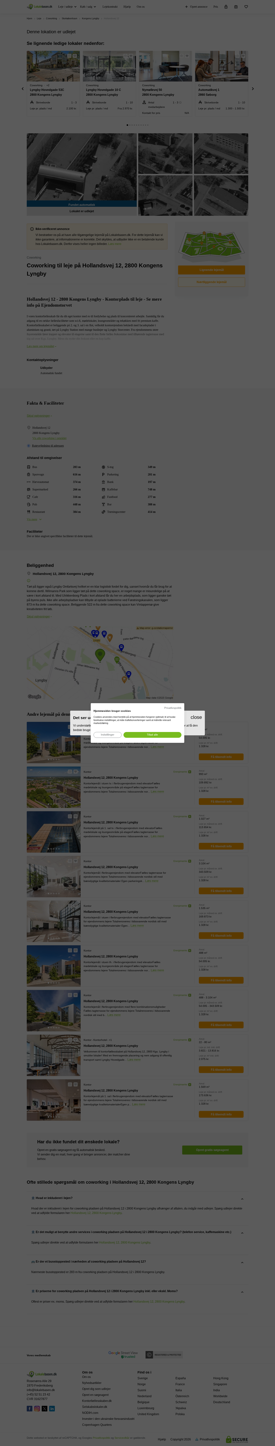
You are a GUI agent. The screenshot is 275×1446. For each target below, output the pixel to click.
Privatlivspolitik (172, 708)
